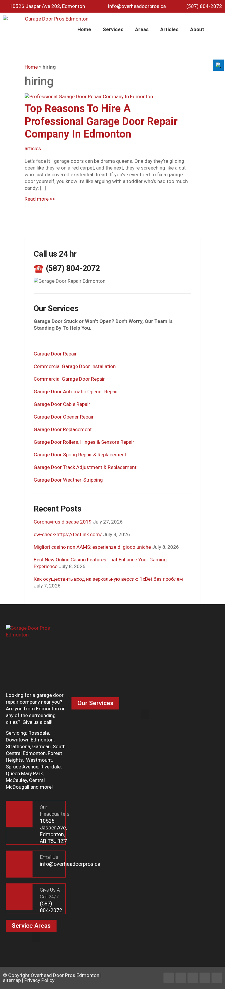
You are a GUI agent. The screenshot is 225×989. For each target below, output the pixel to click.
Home (84, 29)
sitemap (12, 980)
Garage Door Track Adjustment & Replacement (85, 467)
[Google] (217, 978)
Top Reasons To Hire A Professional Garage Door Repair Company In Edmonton (101, 121)
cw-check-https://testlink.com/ (68, 534)
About (197, 29)
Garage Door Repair (55, 354)
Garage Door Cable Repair (62, 404)
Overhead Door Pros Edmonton (65, 975)
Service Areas (31, 925)
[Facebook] (168, 978)
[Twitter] (193, 978)
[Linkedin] (180, 978)
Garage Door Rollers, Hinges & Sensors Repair (84, 442)
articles (33, 148)
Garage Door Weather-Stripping (68, 480)
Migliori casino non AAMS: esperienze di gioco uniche (92, 547)
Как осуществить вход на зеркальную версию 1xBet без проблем (108, 579)
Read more (40, 199)
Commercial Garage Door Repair (69, 379)
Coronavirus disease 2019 (63, 522)
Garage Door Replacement (63, 429)
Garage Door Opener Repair (64, 417)
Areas (142, 29)
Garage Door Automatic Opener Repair (76, 391)
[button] (145, 714)
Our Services (95, 703)
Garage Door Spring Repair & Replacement (80, 455)
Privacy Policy (39, 980)
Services (113, 29)
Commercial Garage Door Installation (75, 366)
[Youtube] (205, 978)
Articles (169, 29)
